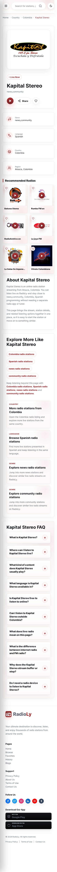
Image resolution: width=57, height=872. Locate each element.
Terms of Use (12, 783)
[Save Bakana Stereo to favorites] (6, 188)
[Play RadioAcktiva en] (15, 226)
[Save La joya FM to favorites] (33, 218)
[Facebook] (7, 801)
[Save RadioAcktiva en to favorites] (6, 218)
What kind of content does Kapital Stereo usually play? (21, 568)
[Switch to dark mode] (51, 6)
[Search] (40, 5)
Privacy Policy (12, 776)
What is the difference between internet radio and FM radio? (23, 650)
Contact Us (11, 786)
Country (16, 17)
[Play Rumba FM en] (42, 195)
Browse (9, 752)
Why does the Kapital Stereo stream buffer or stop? (23, 668)
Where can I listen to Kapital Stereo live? (21, 552)
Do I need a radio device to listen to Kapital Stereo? (23, 686)
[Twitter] (14, 801)
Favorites (10, 755)
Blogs (8, 763)
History (8, 759)
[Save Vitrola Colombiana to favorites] (33, 249)
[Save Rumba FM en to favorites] (33, 188)
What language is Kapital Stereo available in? (24, 585)
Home (6, 17)
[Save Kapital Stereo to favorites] (36, 101)
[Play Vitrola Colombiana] (42, 256)
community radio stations (22, 376)
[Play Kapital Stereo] (10, 101)
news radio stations (19, 368)
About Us (10, 779)
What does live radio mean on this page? (21, 633)
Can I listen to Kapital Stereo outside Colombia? (21, 616)
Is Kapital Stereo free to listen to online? (23, 600)
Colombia (27, 17)
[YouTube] (34, 801)
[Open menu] (6, 6)
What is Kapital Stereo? (23, 537)
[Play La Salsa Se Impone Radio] (15, 256)
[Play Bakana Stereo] (15, 195)
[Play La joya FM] (42, 226)
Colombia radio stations (21, 354)
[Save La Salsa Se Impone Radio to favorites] (6, 249)
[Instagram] (21, 801)
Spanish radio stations (21, 361)
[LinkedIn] (28, 801)
